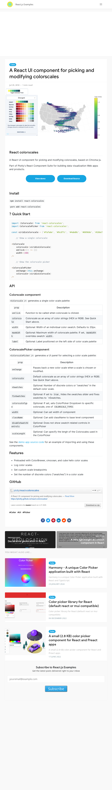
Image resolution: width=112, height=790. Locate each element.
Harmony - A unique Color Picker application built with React (73, 570)
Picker (27, 512)
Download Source (72, 178)
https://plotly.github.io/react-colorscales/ (29, 499)
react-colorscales (29, 490)
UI (20, 512)
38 (95, 490)
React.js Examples (24, 4)
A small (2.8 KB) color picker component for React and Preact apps (73, 640)
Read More (69, 496)
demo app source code (31, 442)
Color (12, 64)
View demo (40, 178)
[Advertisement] (56, 33)
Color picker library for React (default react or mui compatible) (74, 604)
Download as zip (92, 505)
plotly (16, 490)
